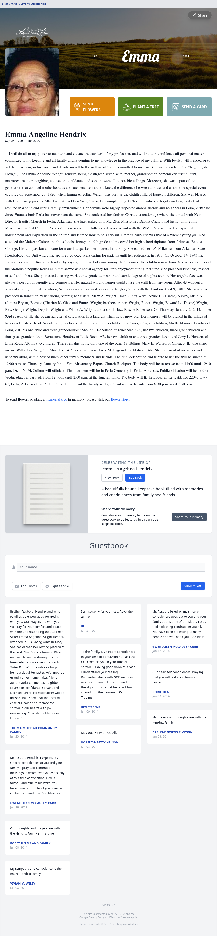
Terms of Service (120, 917)
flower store (120, 399)
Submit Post (192, 586)
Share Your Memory (189, 517)
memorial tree (56, 399)
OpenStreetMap (113, 924)
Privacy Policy (96, 917)
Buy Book (135, 478)
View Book (112, 478)
